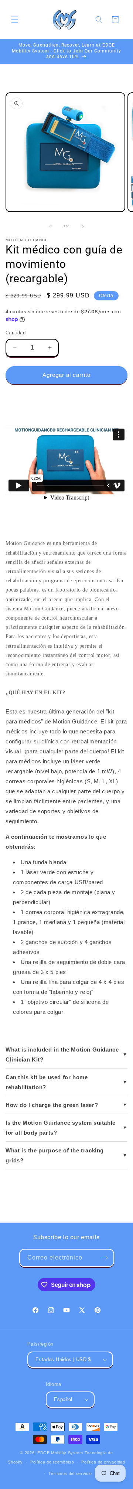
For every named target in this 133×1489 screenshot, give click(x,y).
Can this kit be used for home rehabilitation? (47, 1082)
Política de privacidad (103, 1462)
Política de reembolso (52, 1462)
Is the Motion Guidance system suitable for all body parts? (61, 1128)
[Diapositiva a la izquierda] (50, 226)
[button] (15, 19)
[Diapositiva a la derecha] (83, 226)
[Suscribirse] (105, 1258)
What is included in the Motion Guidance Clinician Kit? (62, 1054)
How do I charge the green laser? (52, 1105)
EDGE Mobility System (60, 1453)
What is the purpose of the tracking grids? (55, 1155)
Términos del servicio (70, 1473)
